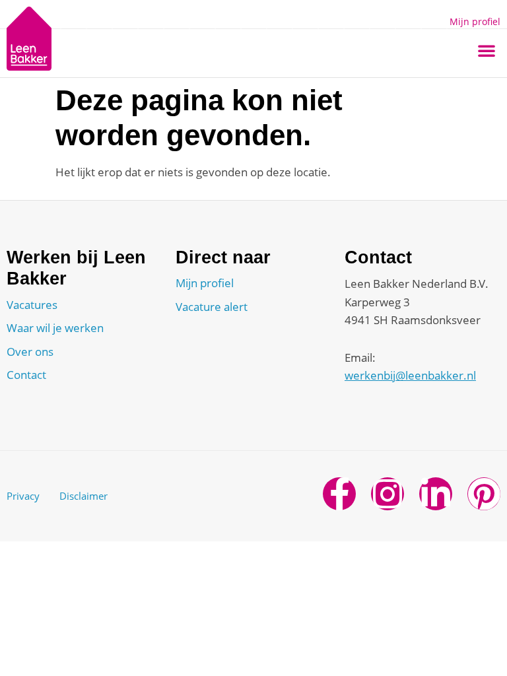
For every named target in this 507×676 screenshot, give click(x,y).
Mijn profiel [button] (475, 21)
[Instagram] (387, 493)
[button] (486, 50)
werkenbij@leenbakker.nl (410, 375)
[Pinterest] (483, 493)
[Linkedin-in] (435, 493)
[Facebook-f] (339, 493)
